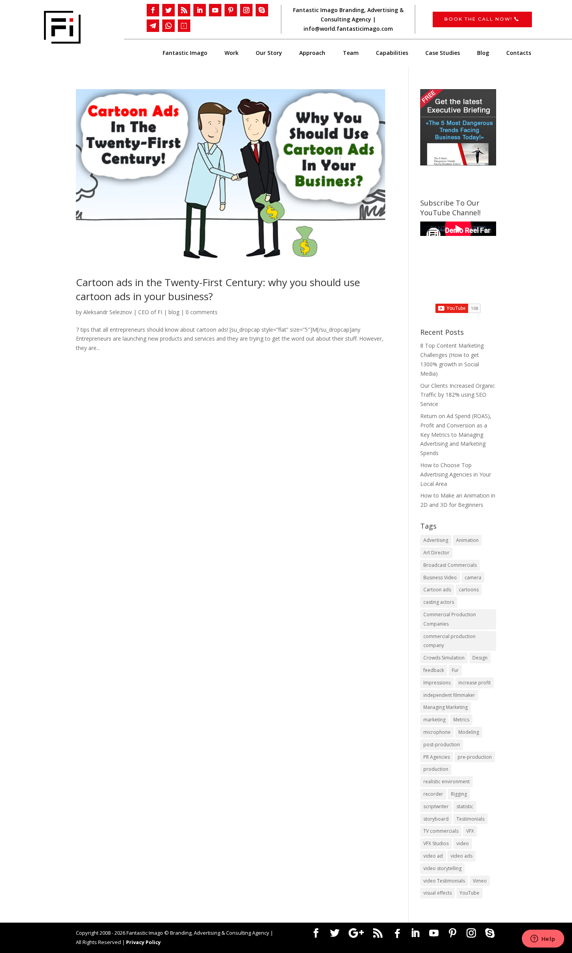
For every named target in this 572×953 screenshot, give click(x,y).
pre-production (475, 757)
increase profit (474, 682)
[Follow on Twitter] (168, 10)
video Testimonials (444, 880)
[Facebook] (397, 933)
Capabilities (392, 53)
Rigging (459, 794)
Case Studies (442, 53)
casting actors (438, 602)
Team (351, 53)
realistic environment (446, 781)
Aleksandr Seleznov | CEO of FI (122, 312)
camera (473, 577)
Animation (467, 540)
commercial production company (449, 641)
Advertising (435, 540)
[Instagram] (471, 933)
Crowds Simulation (444, 657)
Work (232, 53)
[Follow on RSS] (184, 10)
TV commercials (440, 831)
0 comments (202, 312)
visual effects (437, 893)
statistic (464, 806)
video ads (461, 856)
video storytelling (442, 868)
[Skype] (490, 933)
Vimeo (480, 880)
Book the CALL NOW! (478, 19)
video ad (433, 856)
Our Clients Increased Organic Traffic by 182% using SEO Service (457, 395)
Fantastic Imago (185, 53)
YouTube (469, 893)
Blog (483, 53)
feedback (433, 670)
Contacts (518, 53)
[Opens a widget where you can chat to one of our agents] (542, 939)
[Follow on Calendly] (184, 25)
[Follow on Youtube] (215, 10)
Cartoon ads (437, 589)
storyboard (436, 819)
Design (480, 657)
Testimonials (470, 819)
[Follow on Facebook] (153, 10)
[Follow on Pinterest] (231, 10)
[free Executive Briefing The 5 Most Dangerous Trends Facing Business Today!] (458, 127)
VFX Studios (436, 843)
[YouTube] (434, 933)
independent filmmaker (449, 695)
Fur (455, 670)
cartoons (469, 589)
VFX (470, 831)
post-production (441, 744)
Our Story (269, 53)
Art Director (436, 552)
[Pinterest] (452, 933)
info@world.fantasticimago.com (349, 28)
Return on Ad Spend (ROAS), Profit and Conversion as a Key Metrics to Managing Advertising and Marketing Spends (455, 434)
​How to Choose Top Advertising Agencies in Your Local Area (455, 474)
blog (173, 312)
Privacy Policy (143, 942)
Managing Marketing (445, 707)
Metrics (461, 719)
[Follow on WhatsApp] (168, 25)
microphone (437, 732)
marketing (434, 719)
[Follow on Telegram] (153, 25)
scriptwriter (436, 806)
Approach (312, 53)
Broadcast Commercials (450, 565)
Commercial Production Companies (449, 619)
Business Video (440, 577)
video (462, 843)
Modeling (468, 732)
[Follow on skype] (262, 10)
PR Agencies (436, 757)
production (435, 769)
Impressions (437, 682)
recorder (433, 794)
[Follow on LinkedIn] (199, 10)
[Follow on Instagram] (246, 10)
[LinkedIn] (415, 933)
